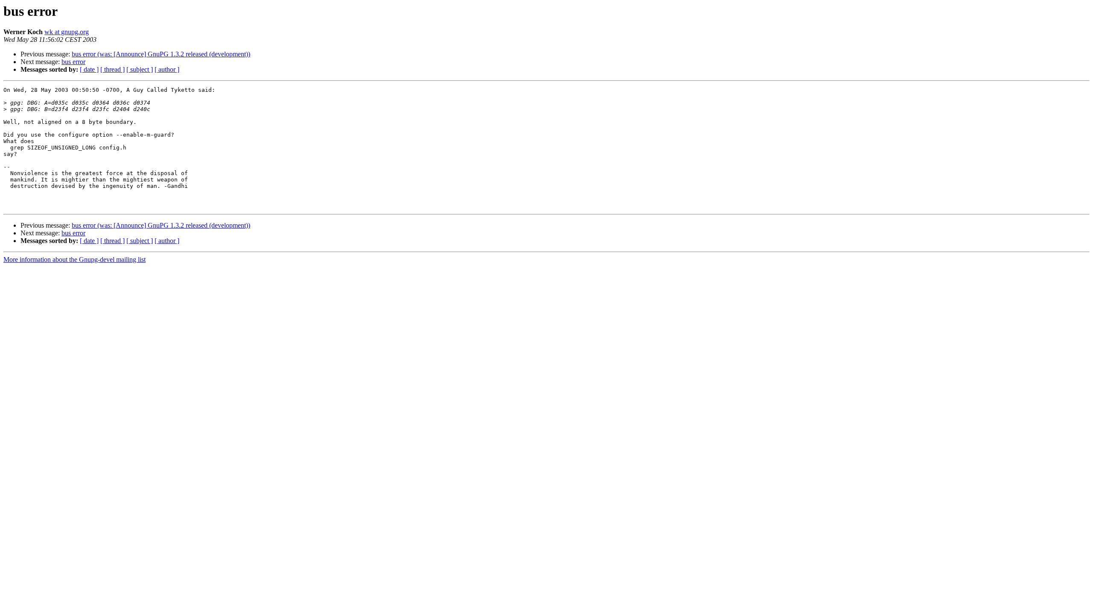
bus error (73, 61)
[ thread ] (112, 69)
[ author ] (167, 69)
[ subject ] (139, 69)
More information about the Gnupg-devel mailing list (74, 259)
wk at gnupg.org (66, 31)
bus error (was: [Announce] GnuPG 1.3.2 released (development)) (161, 54)
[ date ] (89, 69)
